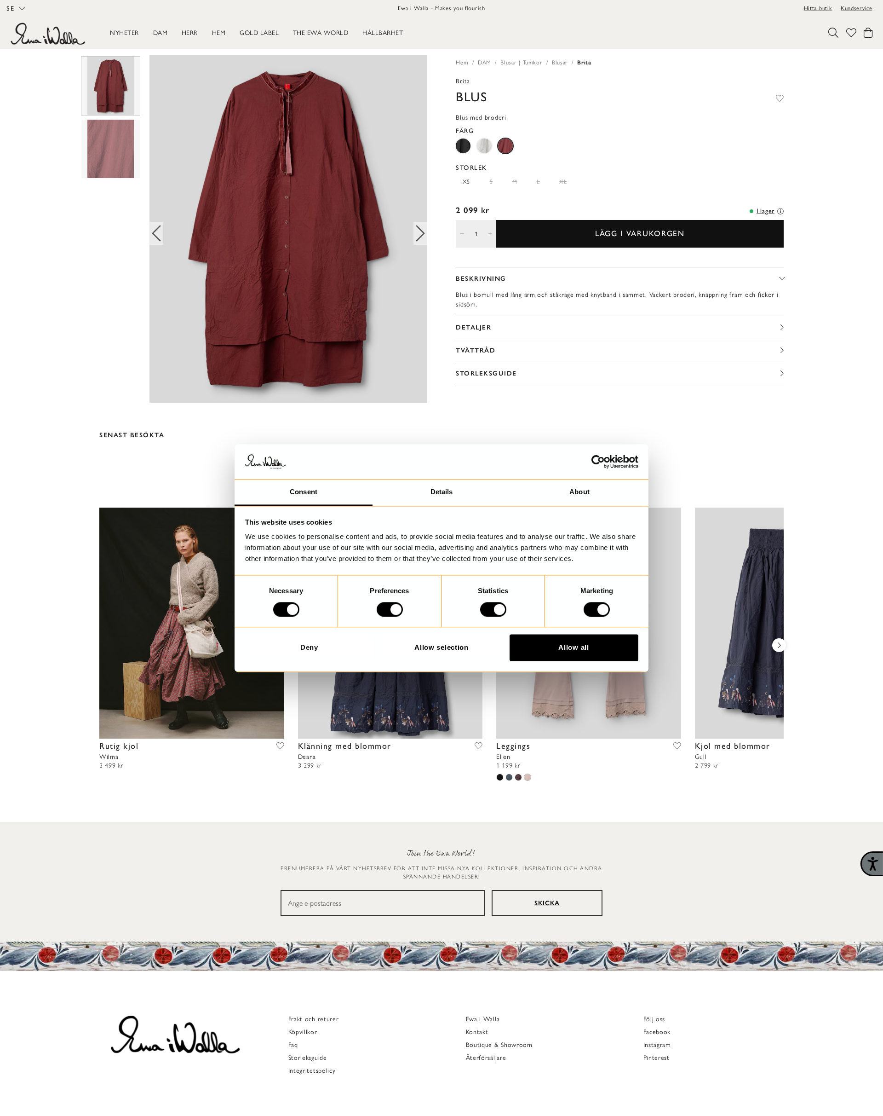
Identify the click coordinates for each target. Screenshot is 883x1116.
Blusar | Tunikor (521, 62)
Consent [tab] (303, 492)
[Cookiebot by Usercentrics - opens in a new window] (598, 461)
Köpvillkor (302, 1032)
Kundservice (856, 8)
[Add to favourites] (780, 96)
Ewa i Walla (483, 1019)
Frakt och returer (313, 1019)
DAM (484, 62)
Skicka (547, 903)
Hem (462, 62)
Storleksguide (307, 1058)
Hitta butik (818, 8)
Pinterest (656, 1058)
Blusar (560, 62)
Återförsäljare (486, 1058)
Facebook (657, 1032)
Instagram (657, 1045)
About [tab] (579, 492)
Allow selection (441, 648)
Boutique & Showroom (499, 1045)
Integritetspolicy (312, 1071)
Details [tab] (441, 492)
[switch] (390, 609)
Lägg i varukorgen (640, 233)
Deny (309, 648)
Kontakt (477, 1032)
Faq (293, 1045)
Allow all (573, 648)
